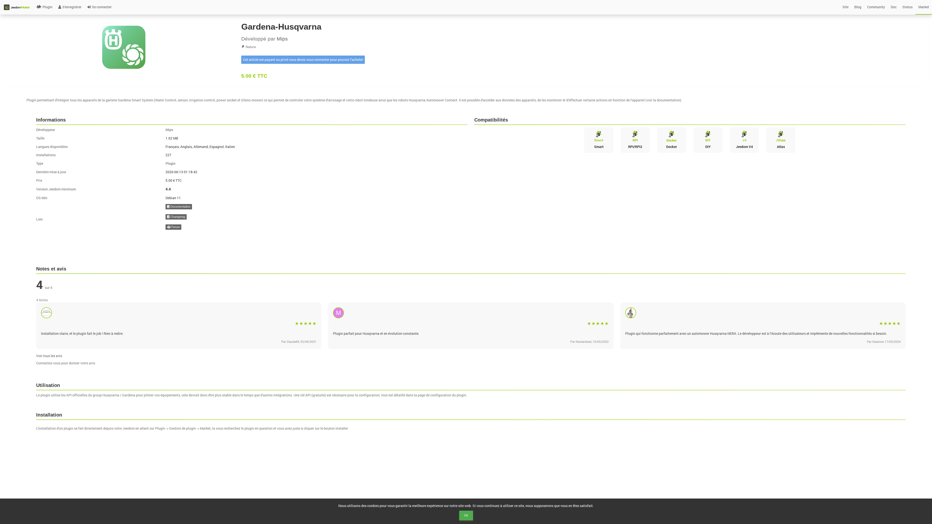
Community (876, 7)
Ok (466, 515)
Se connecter (102, 7)
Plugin (47, 7)
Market (923, 7)
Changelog (177, 217)
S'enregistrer (72, 7)
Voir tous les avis (49, 355)
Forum (175, 227)
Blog (857, 7)
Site (845, 7)
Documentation (180, 206)
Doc (894, 7)
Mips (282, 38)
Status (907, 7)
